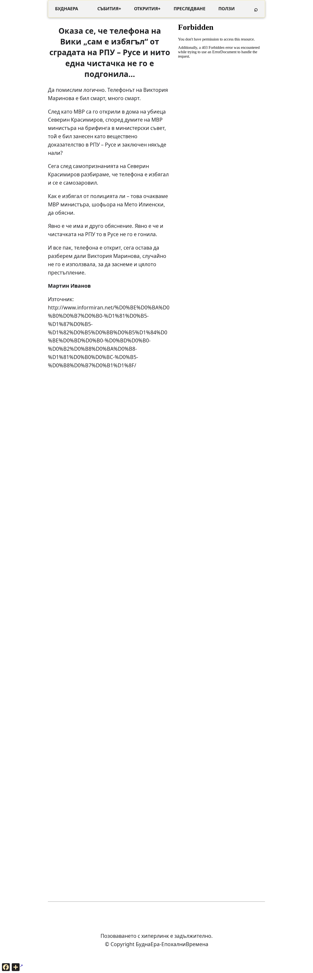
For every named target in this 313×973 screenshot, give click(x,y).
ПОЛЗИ (226, 8)
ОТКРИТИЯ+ (147, 8)
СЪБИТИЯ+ (109, 8)
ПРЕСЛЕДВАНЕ (189, 8)
